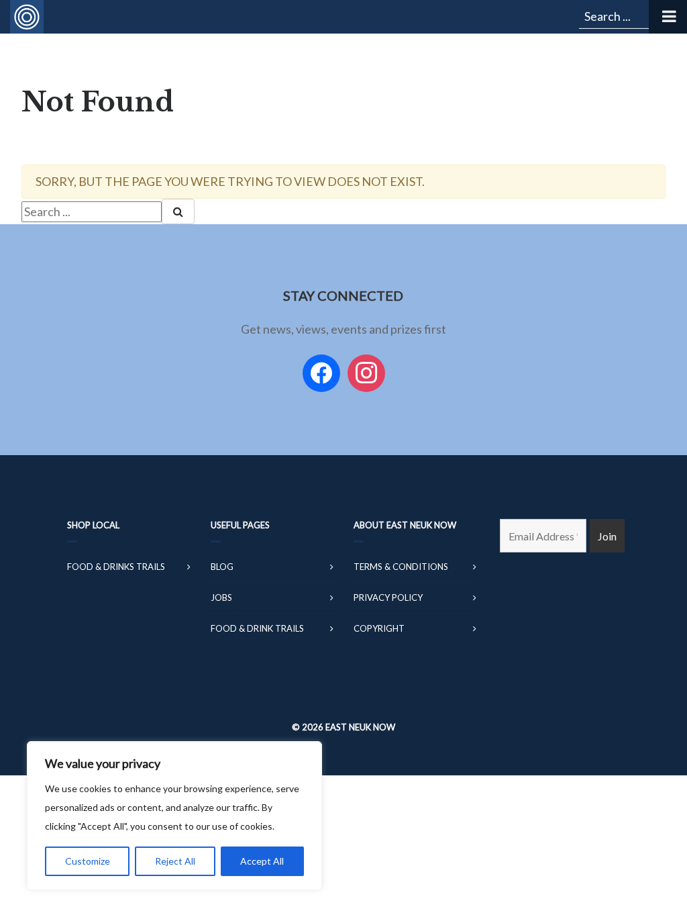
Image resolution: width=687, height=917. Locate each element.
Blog (222, 566)
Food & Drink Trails (257, 628)
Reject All (175, 861)
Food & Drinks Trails (116, 566)
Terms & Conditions (401, 566)
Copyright (379, 628)
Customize (87, 861)
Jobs (221, 597)
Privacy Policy (388, 597)
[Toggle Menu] (668, 17)
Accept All (262, 861)
